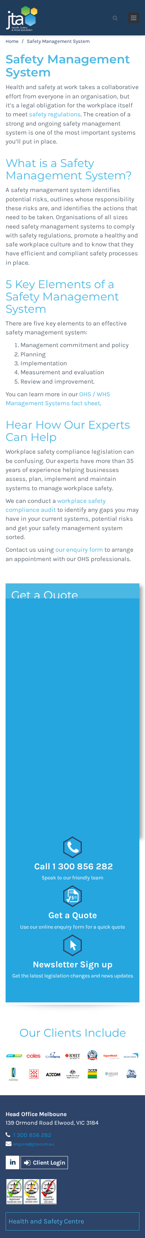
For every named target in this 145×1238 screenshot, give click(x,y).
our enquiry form (79, 549)
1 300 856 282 (32, 1134)
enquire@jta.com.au (33, 1144)
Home (12, 41)
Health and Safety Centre (46, 1221)
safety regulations (55, 114)
